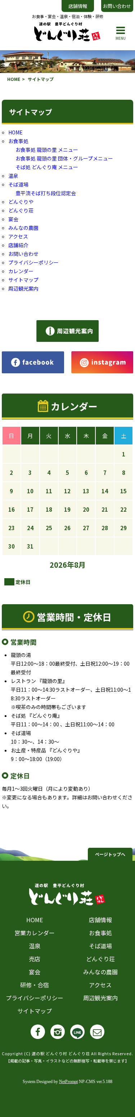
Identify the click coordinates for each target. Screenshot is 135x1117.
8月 (80, 564)
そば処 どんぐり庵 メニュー (46, 167)
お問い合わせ (117, 6)
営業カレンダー (34, 932)
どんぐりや (20, 201)
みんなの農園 (23, 227)
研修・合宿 (34, 984)
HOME (13, 79)
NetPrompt (68, 1081)
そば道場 (18, 184)
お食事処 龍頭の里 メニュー (46, 149)
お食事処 (18, 141)
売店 (34, 958)
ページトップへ (110, 854)
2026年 (62, 564)
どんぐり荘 (20, 210)
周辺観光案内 (23, 288)
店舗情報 (77, 6)
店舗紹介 (18, 245)
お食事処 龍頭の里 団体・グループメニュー (64, 158)
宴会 (13, 219)
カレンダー (20, 271)
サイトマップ (23, 279)
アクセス (18, 236)
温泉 (13, 175)
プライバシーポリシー (33, 262)
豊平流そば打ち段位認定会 (45, 193)
